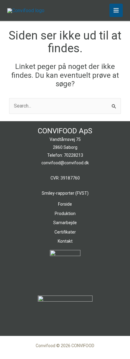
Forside (65, 204)
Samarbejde (65, 222)
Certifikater (65, 232)
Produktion (65, 213)
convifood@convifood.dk (65, 162)
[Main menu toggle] (116, 10)
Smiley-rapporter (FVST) (65, 193)
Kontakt (65, 241)
